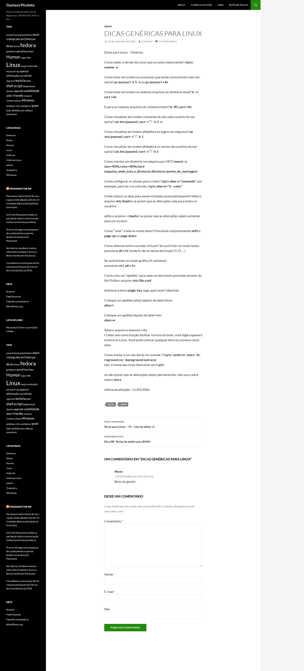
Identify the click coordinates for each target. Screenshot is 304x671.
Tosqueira (11, 170)
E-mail (109, 592)
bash (36, 34)
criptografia (13, 39)
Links (220, 5)
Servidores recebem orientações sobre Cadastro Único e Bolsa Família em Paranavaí (21, 252)
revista (20, 80)
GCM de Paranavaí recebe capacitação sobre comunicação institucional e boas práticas (22, 218)
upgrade (18, 91)
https (31, 51)
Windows (28, 100)
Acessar (10, 291)
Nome (109, 574)
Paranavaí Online (20, 188)
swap (26, 86)
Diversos (11, 135)
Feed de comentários (17, 301)
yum (34, 105)
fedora (28, 45)
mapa (23, 66)
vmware (28, 95)
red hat (27, 75)
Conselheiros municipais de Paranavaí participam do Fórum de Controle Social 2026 (23, 266)
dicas (111, 404)
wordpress (26, 106)
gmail (20, 51)
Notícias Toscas (238, 5)
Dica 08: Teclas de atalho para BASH (127, 439)
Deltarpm (30, 39)
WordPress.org (14, 306)
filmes (9, 140)
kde (29, 57)
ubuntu (9, 91)
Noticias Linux (14, 160)
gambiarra (11, 51)
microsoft (11, 71)
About (181, 5)
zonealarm (11, 114)
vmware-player (14, 100)
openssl (24, 71)
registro (10, 81)
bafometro (27, 34)
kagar (23, 57)
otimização (12, 75)
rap (21, 75)
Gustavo (146, 41)
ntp (17, 71)
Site (107, 609)
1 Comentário (168, 41)
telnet (32, 86)
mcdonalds (32, 66)
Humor (13, 57)
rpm (28, 80)
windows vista (13, 106)
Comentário (113, 521)
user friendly (14, 95)
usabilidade (31, 91)
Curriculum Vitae (201, 5)
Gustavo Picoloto (20, 5)
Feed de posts (13, 296)
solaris (9, 165)
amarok (10, 34)
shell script (14, 86)
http (26, 51)
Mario (119, 471)
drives (17, 46)
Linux (108, 26)
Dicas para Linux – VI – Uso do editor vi (129, 424)
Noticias (10, 155)
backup (18, 34)
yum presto (13, 110)
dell (22, 39)
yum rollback (26, 110)
